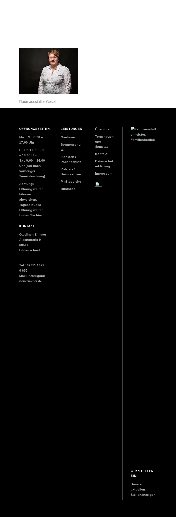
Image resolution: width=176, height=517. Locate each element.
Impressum (103, 173)
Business (68, 189)
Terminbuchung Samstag (104, 141)
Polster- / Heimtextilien (71, 171)
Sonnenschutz (71, 147)
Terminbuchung (31, 176)
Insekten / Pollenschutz (71, 159)
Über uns (102, 129)
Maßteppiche (71, 181)
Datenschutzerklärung (105, 163)
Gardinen (68, 137)
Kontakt (101, 154)
